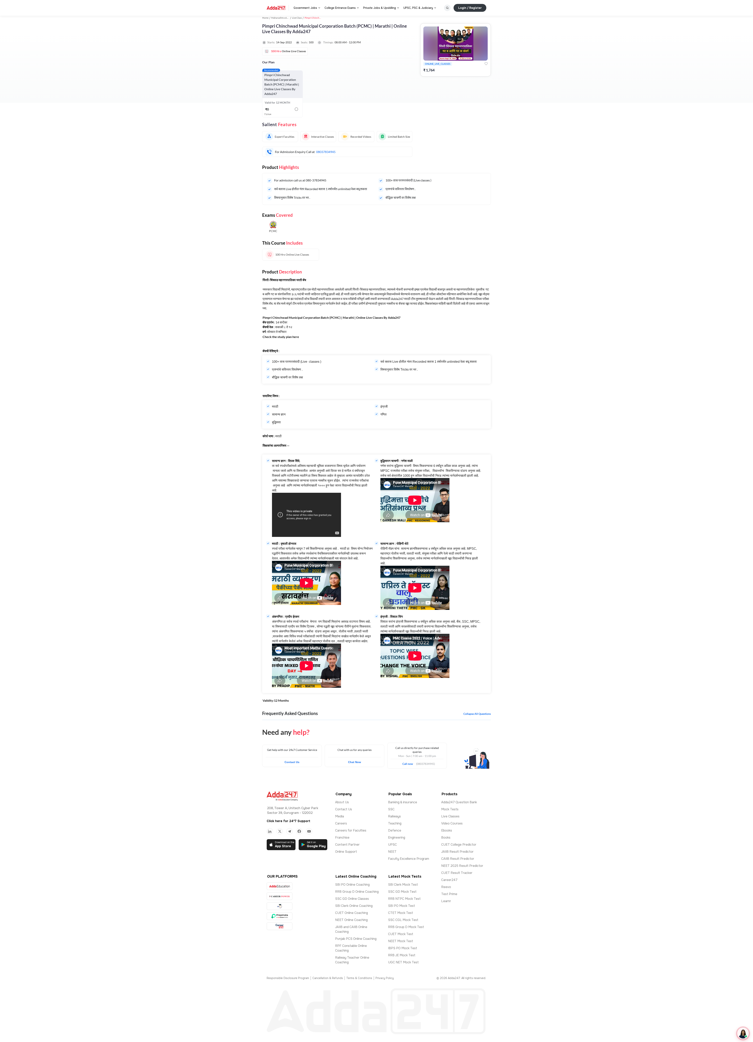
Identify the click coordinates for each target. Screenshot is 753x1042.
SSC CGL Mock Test (403, 920)
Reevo (446, 887)
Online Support (346, 852)
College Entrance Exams (340, 8)
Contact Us (292, 762)
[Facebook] (299, 831)
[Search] (447, 8)
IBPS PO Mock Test (402, 948)
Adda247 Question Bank (459, 802)
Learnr (446, 901)
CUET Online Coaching (351, 913)
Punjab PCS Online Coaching (355, 939)
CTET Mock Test (400, 913)
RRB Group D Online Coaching (357, 892)
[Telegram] (289, 831)
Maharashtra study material (285, 17)
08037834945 (326, 152)
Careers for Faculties (350, 830)
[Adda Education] (279, 886)
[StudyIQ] (279, 906)
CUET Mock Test (400, 934)
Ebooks (446, 830)
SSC (391, 809)
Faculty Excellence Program (408, 859)
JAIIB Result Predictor (457, 852)
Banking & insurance (402, 802)
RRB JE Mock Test (401, 955)
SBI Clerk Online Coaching (354, 906)
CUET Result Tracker (456, 873)
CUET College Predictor (458, 845)
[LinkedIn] (270, 831)
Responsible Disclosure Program (288, 978)
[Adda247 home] (276, 8)
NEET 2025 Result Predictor (462, 866)
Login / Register (470, 8)
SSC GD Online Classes (352, 899)
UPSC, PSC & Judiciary (418, 8)
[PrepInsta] (279, 916)
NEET (392, 852)
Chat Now (354, 762)
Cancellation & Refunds (327, 978)
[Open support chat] (743, 1033)
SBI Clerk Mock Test (403, 885)
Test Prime (449, 894)
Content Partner (347, 845)
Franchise (342, 837)
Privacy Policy (385, 978)
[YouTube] (309, 831)
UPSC (392, 845)
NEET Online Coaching (351, 920)
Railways (394, 816)
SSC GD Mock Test (402, 892)
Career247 (449, 880)
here (295, 337)
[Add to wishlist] (486, 63)
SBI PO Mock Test (401, 906)
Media (339, 816)
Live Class (297, 17)
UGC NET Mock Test (403, 962)
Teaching (394, 823)
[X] (279, 831)
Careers (341, 823)
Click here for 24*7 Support (288, 821)
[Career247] (279, 926)
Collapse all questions (477, 713)
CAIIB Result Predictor (457, 859)
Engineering (396, 837)
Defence (394, 830)
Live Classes (450, 816)
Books (445, 837)
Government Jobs (305, 8)
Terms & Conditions (359, 978)
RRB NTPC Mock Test (404, 899)
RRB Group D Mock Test (406, 927)
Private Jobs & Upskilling (379, 8)
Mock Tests (449, 809)
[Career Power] (279, 896)
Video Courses (452, 823)
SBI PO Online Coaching (352, 885)
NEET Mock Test (400, 941)
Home (265, 17)
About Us (342, 802)
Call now (409, 762)
